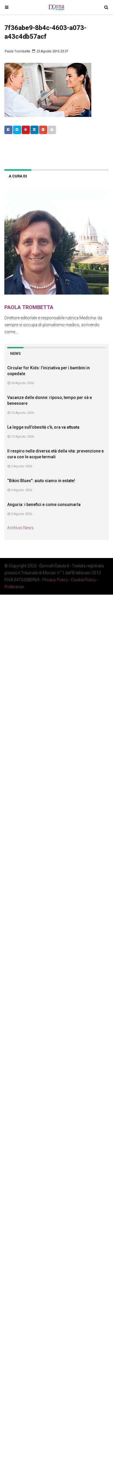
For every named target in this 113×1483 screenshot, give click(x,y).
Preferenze (14, 586)
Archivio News (20, 527)
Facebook (8, 130)
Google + (43, 130)
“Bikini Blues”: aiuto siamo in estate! (41, 480)
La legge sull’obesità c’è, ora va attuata (43, 427)
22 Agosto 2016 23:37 (52, 51)
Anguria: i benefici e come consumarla (44, 504)
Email (52, 130)
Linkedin (34, 130)
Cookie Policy (83, 579)
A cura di (18, 176)
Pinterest (26, 130)
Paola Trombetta (17, 51)
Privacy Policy (55, 579)
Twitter (17, 130)
